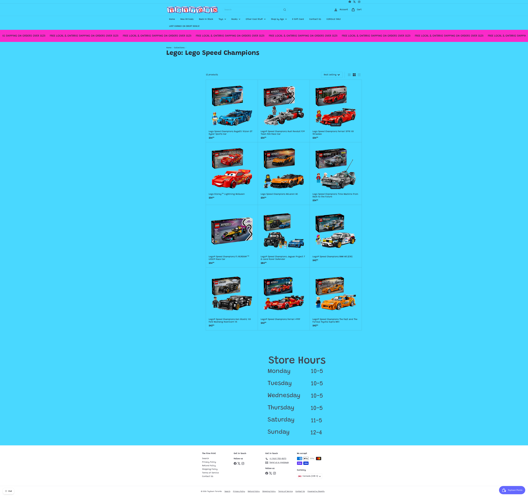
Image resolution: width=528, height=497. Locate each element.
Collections (179, 48)
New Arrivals (186, 19)
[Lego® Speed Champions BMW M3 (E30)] (336, 235)
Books (234, 19)
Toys (221, 19)
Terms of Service (210, 473)
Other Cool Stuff (254, 19)
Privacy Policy (209, 462)
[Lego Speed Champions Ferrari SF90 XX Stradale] (336, 111)
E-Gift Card (298, 19)
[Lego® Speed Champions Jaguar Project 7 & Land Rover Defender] (284, 236)
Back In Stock (206, 19)
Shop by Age (278, 19)
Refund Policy (209, 466)
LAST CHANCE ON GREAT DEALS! (184, 26)
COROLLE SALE (334, 19)
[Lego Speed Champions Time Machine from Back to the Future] (336, 173)
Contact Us (315, 19)
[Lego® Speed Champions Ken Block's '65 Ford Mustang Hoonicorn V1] (232, 299)
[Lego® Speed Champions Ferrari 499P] (284, 297)
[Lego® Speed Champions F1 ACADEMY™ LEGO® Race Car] (232, 236)
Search (205, 459)
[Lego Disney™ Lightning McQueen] (232, 172)
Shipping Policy (210, 469)
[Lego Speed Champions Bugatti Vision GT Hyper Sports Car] (232, 111)
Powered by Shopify (316, 491)
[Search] (284, 10)
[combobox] (255, 10)
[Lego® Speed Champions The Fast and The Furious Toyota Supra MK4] (336, 299)
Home (172, 19)
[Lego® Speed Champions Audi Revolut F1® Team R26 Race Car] (284, 111)
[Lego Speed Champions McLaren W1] (284, 172)
